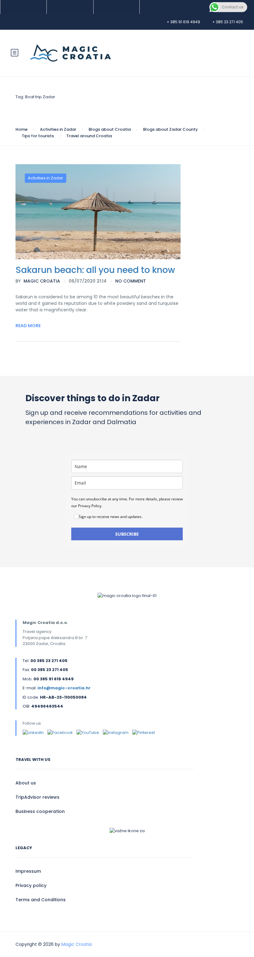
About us (25, 783)
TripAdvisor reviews (37, 797)
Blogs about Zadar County (170, 129)
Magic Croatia (37, 281)
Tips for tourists (38, 136)
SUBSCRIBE (127, 534)
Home (21, 129)
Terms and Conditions (40, 900)
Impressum (28, 871)
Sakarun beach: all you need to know (95, 270)
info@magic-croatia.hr (63, 688)
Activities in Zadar (58, 129)
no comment (130, 281)
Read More (28, 326)
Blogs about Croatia (110, 129)
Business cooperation (40, 811)
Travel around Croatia (89, 136)
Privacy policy (30, 885)
